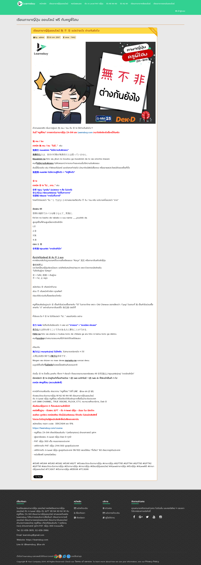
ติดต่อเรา (80, 517)
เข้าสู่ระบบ (181, 11)
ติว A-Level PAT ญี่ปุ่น (94, 3)
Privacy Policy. (152, 561)
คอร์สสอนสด (76, 3)
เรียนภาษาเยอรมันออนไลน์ (164, 3)
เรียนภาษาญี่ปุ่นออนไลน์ (58, 3)
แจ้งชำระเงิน (82, 508)
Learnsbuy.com (85, 132)
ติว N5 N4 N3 (111, 3)
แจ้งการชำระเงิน (112, 513)
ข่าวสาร (108, 508)
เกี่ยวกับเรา (80, 513)
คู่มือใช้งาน (110, 517)
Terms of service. (83, 561)
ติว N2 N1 (124, 3)
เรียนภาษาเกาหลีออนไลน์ (141, 3)
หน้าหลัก (43, 3)
